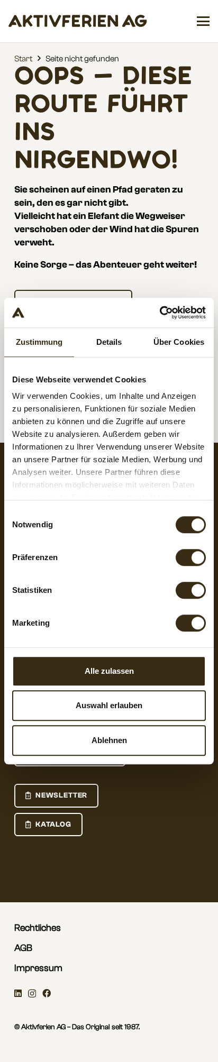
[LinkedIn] (18, 993)
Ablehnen (109, 740)
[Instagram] (32, 994)
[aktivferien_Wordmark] (77, 21)
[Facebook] (46, 993)
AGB (23, 948)
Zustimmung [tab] (39, 341)
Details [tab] (109, 341)
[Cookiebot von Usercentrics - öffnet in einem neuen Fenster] (159, 312)
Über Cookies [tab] (178, 341)
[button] (203, 21)
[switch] (191, 557)
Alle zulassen (109, 670)
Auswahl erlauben (109, 705)
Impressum (38, 968)
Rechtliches (37, 927)
